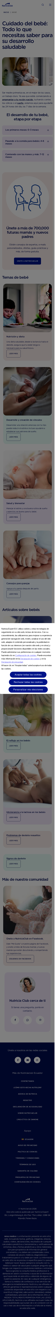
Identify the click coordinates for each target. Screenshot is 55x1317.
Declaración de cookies (30, 659)
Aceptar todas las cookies (28, 674)
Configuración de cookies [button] (25, 655)
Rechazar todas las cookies (28, 682)
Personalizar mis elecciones (28, 689)
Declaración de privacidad (12, 662)
